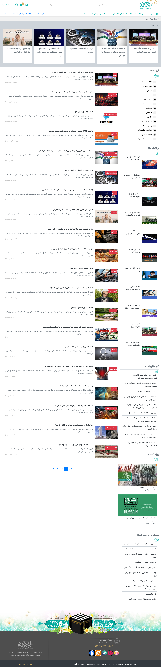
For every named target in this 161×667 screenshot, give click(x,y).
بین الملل (148, 95)
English (76, 664)
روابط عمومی (147, 134)
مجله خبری (147, 86)
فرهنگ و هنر (147, 104)
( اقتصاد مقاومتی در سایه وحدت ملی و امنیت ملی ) (16, 14)
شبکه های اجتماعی (144, 130)
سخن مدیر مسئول (130, 664)
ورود (4, 5)
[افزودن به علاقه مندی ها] (20, 665)
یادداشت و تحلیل (145, 82)
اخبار (147, 18)
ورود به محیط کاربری (93, 664)
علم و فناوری (147, 121)
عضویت (10, 5)
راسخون (152, 13)
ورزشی (149, 117)
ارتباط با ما (119, 664)
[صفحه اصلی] (31, 665)
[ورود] (27, 665)
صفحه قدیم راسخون (82, 13)
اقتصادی (149, 108)
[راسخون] (149, 8)
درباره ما (111, 664)
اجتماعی (149, 112)
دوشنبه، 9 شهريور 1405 (37, 14)
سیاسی (149, 90)
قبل (70, 468)
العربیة (83, 664)
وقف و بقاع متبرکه (144, 139)
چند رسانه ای (147, 126)
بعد (49, 468)
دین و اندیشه (146, 99)
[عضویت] (24, 665)
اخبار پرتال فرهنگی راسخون (104, 645)
